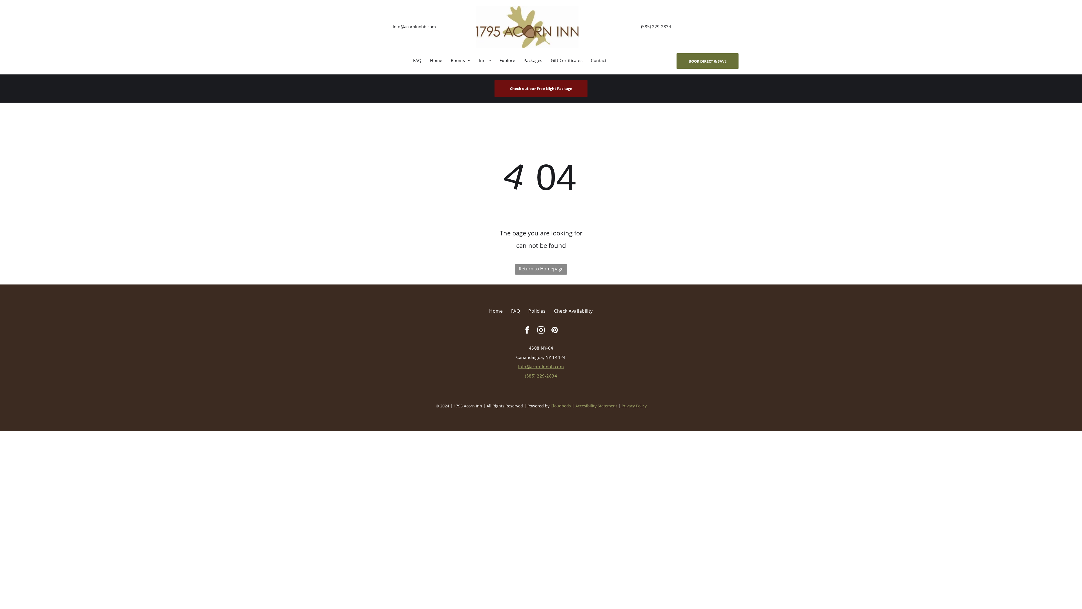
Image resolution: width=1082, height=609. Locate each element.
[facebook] (527, 331)
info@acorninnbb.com (414, 26)
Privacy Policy (634, 406)
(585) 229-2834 (656, 26)
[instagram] (541, 331)
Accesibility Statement (596, 406)
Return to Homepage (541, 269)
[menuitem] (417, 60)
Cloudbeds (561, 406)
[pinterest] (554, 331)
